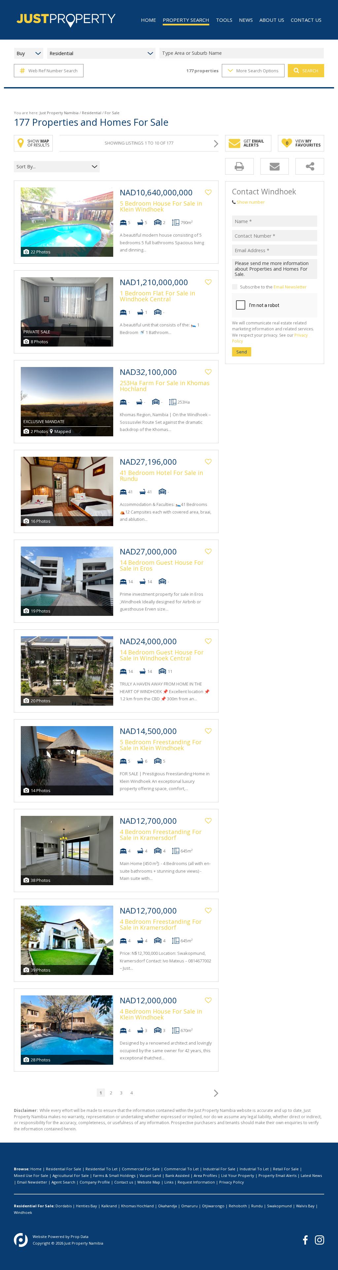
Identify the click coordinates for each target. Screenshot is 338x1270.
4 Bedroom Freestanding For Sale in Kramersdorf (161, 835)
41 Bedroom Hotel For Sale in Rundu (161, 476)
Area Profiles (205, 1175)
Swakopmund (279, 1205)
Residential (91, 112)
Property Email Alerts (277, 1175)
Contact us (123, 1182)
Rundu (257, 1205)
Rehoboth (238, 1205)
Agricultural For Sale (70, 1175)
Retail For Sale (286, 1168)
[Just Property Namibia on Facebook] (305, 1240)
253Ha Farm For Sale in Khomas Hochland (165, 386)
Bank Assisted (177, 1175)
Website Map (148, 1182)
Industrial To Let (254, 1168)
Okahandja (167, 1205)
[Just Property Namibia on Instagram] (319, 1240)
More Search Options (257, 71)
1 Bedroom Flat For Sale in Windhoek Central (157, 296)
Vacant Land (150, 1175)
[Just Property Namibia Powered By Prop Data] (21, 1240)
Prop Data (79, 1236)
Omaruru (189, 1205)
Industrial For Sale (219, 1168)
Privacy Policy (231, 1182)
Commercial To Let (181, 1168)
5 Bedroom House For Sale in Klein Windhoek (161, 206)
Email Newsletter (290, 287)
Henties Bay (86, 1205)
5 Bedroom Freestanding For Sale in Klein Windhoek (161, 745)
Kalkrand (109, 1205)
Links (168, 1182)
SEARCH (310, 71)
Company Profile (95, 1182)
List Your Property (237, 1175)
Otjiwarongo (213, 1205)
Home (36, 1168)
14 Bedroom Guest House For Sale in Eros (162, 565)
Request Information (196, 1182)
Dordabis (63, 1205)
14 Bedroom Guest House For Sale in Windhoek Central (162, 655)
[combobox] (242, 53)
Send (241, 352)
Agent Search (63, 1182)
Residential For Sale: (34, 1205)
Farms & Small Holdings (114, 1175)
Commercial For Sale (141, 1168)
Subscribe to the (273, 287)
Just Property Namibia (59, 112)
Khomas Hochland (137, 1205)
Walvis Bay (305, 1205)
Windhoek (23, 1212)
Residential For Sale (63, 1168)
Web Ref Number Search (53, 71)
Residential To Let (101, 1168)
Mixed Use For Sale (31, 1175)
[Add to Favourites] (208, 192)
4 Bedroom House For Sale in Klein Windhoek (161, 1014)
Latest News (311, 1175)
